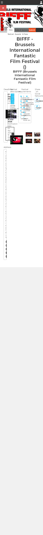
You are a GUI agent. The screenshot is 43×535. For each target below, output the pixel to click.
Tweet (37, 108)
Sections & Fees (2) (25, 34)
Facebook (37, 101)
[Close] (3, 8)
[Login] (41, 2)
